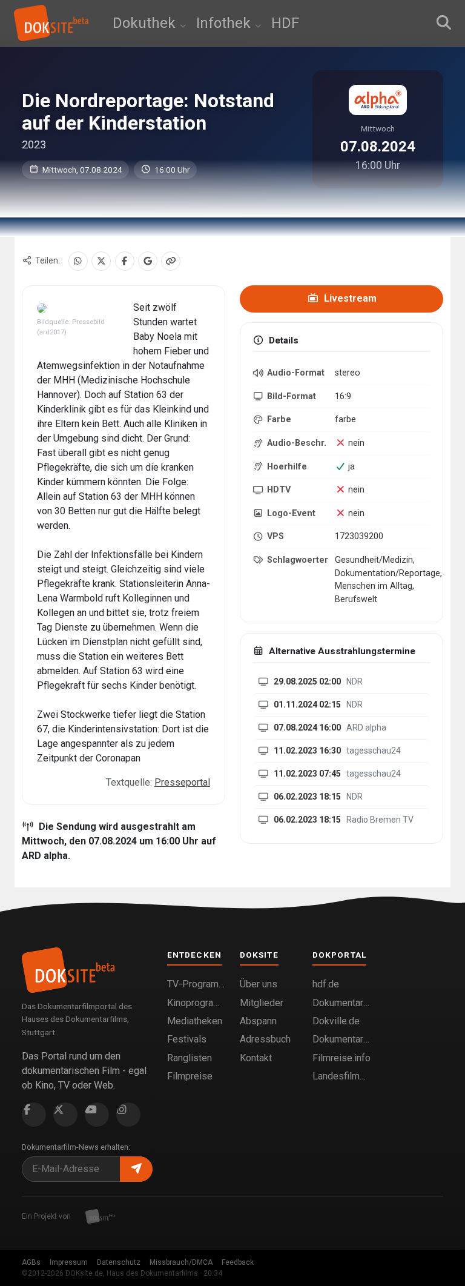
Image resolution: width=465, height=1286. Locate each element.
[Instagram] (128, 1114)
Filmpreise (190, 1076)
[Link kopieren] (170, 261)
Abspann (258, 1021)
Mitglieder (261, 1003)
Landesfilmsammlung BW (341, 1076)
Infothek (225, 23)
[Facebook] (124, 261)
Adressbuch (265, 1039)
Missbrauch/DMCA (181, 1262)
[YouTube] (97, 1114)
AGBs (31, 1262)
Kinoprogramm (196, 1003)
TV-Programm (196, 984)
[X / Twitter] (101, 261)
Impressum (69, 1262)
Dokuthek (146, 23)
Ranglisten (189, 1058)
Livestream (349, 298)
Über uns (258, 984)
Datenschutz (118, 1262)
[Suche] (444, 23)
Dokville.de (336, 1021)
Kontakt (256, 1058)
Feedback (238, 1262)
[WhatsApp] (78, 261)
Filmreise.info (341, 1058)
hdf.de (325, 984)
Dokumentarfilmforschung (341, 1039)
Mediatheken (194, 1021)
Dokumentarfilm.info (341, 1003)
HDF (285, 23)
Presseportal (182, 782)
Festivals (186, 1039)
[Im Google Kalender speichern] (147, 261)
